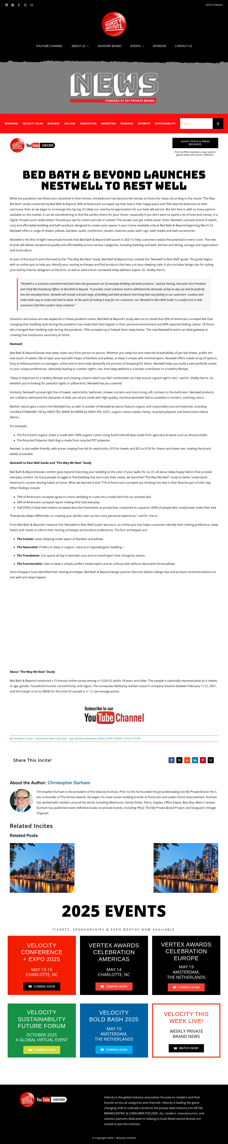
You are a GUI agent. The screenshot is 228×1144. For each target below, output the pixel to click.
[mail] (31, 5)
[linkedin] (6, 5)
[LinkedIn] (195, 760)
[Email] (211, 760)
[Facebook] (171, 760)
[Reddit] (187, 760)
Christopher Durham (23, 738)
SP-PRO (137, 738)
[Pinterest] (203, 760)
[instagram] (12, 5)
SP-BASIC (118, 738)
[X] (179, 760)
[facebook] (18, 5)
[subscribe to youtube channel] (114, 705)
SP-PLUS (128, 738)
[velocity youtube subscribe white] (43, 1093)
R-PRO (109, 738)
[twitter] (25, 5)
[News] (114, 74)
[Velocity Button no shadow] (114, 13)
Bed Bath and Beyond (85, 738)
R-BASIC (101, 738)
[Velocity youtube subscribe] (33, 139)
